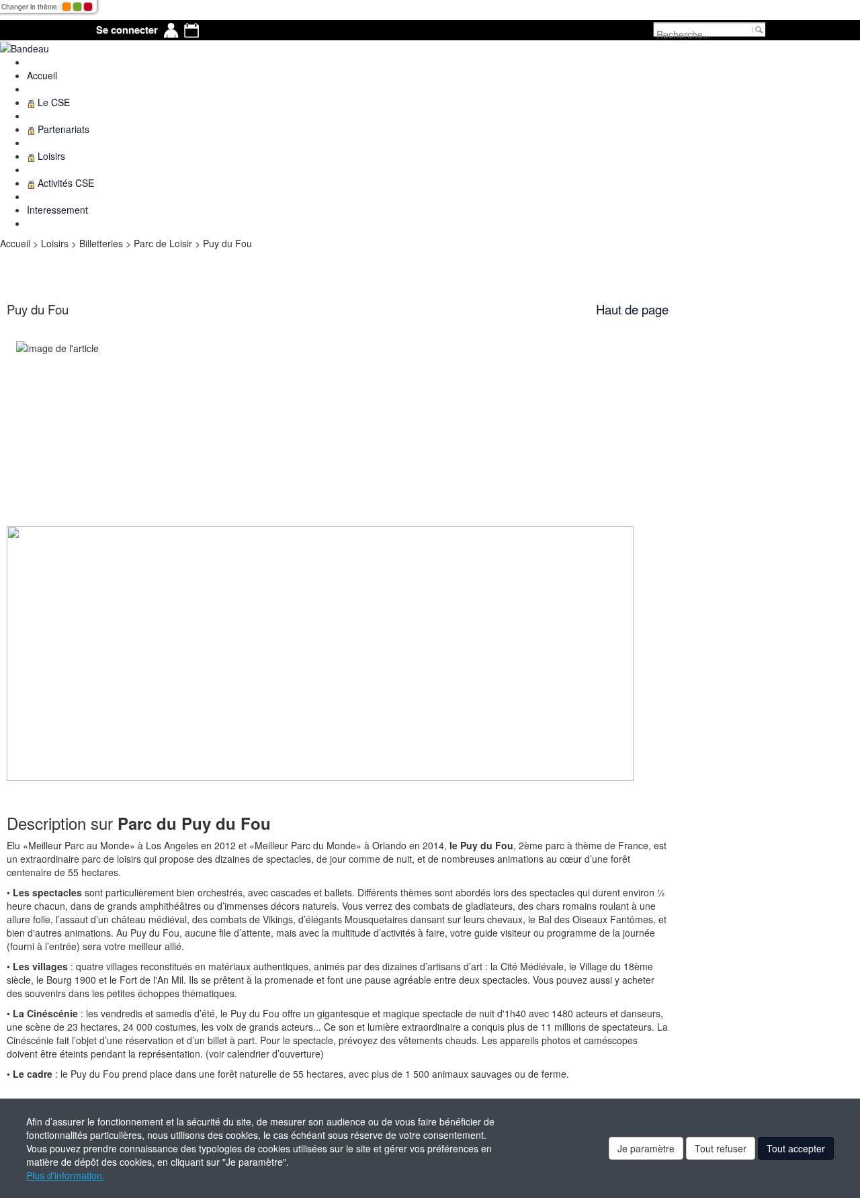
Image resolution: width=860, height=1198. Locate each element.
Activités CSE (64, 182)
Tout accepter (796, 1148)
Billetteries (102, 243)
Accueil (42, 75)
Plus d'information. (65, 1175)
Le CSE (52, 102)
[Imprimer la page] (6, 256)
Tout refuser (720, 1148)
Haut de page (632, 309)
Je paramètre (646, 1148)
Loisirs (50, 156)
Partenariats (62, 129)
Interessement (57, 209)
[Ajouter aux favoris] (10, 256)
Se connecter (127, 30)
